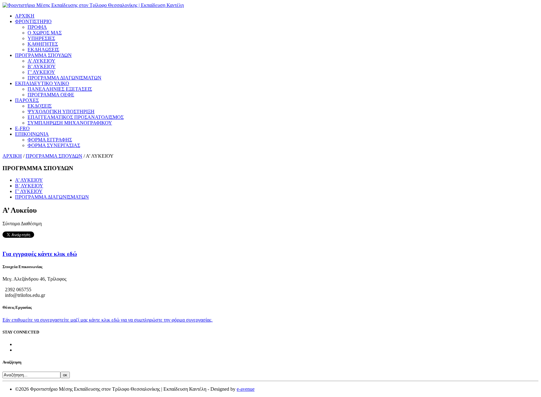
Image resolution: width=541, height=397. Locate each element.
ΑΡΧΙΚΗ (24, 15)
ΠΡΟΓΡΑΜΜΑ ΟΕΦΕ (51, 94)
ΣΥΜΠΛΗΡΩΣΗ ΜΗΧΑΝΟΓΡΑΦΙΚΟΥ (70, 122)
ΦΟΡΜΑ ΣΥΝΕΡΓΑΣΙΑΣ (54, 145)
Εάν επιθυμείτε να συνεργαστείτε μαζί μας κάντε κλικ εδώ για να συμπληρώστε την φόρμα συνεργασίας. (108, 320)
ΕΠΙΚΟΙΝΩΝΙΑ (32, 134)
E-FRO (22, 128)
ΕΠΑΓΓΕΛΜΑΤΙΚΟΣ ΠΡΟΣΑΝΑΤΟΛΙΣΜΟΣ (76, 117)
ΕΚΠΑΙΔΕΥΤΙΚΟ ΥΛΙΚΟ (42, 83)
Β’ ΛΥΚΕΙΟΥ (42, 66)
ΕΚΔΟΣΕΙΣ (40, 106)
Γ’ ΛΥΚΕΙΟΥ (41, 72)
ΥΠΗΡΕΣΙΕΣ (41, 38)
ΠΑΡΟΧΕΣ (27, 100)
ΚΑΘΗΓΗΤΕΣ (43, 44)
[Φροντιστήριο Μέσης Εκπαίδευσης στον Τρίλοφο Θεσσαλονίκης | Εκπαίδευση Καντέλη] (93, 5)
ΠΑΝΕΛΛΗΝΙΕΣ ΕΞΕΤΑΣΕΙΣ (60, 89)
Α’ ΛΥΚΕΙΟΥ (41, 61)
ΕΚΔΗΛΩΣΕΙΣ (43, 49)
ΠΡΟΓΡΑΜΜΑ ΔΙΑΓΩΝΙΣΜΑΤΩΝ (64, 77)
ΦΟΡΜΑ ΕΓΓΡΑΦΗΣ (50, 139)
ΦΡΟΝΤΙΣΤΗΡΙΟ (33, 21)
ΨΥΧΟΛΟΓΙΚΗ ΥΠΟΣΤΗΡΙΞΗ (61, 111)
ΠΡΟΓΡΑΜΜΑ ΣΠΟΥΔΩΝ (43, 55)
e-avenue (246, 389)
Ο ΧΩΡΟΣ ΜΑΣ (45, 32)
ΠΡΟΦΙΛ (37, 27)
